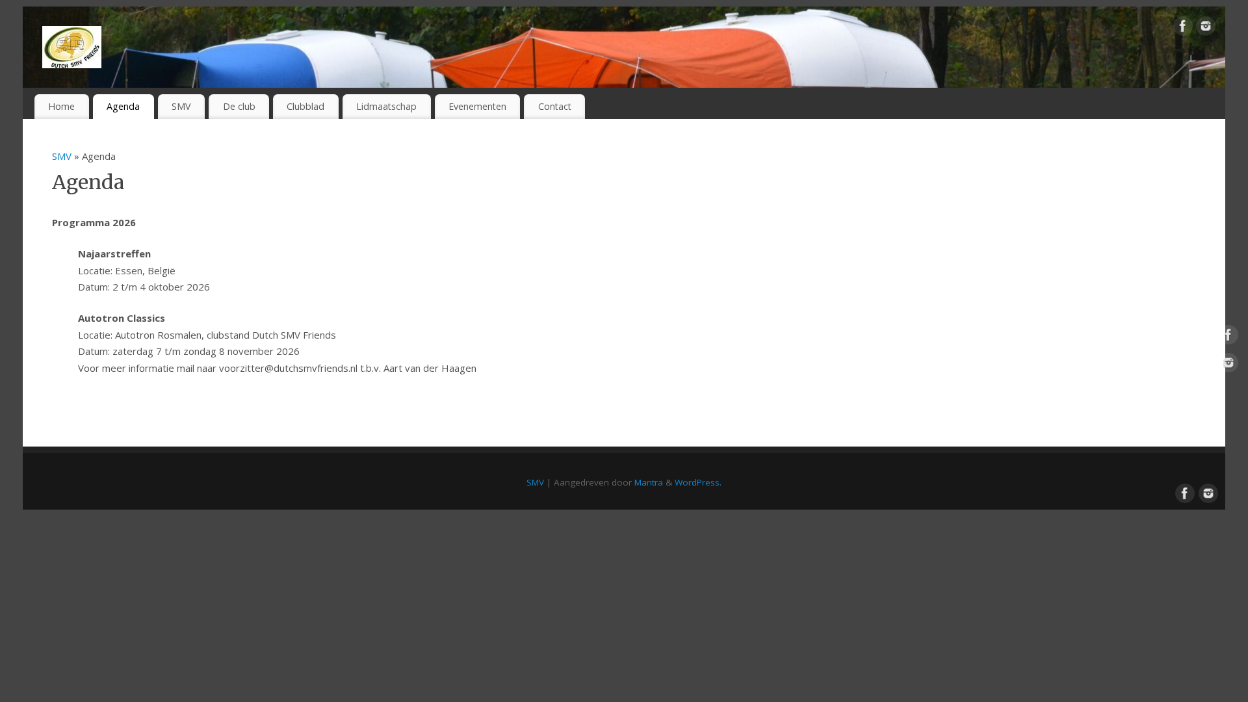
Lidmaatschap (386, 106)
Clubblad (305, 106)
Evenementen (477, 106)
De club (239, 106)
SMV (181, 106)
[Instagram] (1206, 28)
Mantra (648, 482)
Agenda (123, 106)
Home (61, 106)
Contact (554, 106)
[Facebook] (1183, 28)
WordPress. (698, 482)
